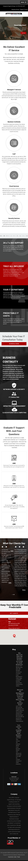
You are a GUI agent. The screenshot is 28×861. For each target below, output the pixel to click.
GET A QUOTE (14, 613)
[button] (11, 594)
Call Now (23, 33)
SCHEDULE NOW (14, 344)
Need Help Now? (20, 25)
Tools (18, 857)
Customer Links (12, 857)
